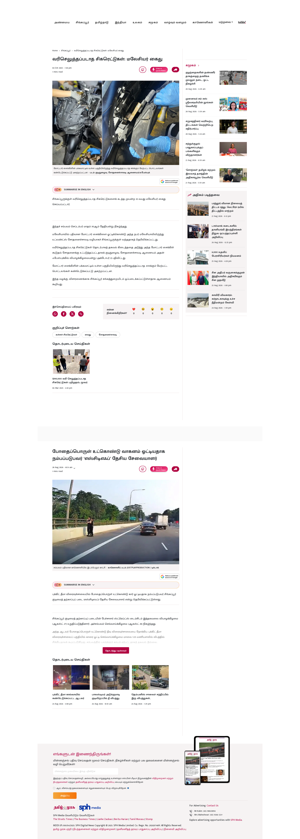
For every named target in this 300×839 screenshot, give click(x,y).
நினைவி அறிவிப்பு (175, 829)
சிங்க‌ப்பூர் (82, 22)
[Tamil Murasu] (64, 807)
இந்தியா (120, 22)
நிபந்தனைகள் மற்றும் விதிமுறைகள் (94, 829)
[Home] (90, 807)
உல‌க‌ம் (137, 22)
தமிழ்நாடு (102, 22)
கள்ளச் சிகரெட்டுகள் (66, 334)
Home (55, 50)
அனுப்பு (65, 795)
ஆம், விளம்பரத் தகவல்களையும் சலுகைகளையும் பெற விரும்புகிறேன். (92, 788)
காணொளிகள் (202, 22)
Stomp (149, 819)
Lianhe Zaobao (104, 819)
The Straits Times (62, 819)
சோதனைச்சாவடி (108, 334)
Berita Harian (121, 819)
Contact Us (212, 806)
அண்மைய (62, 22)
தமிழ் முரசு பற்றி (62, 829)
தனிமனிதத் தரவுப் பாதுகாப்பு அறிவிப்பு (95, 782)
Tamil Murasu (137, 819)
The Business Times (84, 819)
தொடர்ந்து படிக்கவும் (115, 650)
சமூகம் (153, 22)
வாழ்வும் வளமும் (175, 22)
